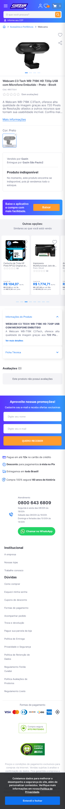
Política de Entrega (14, 638)
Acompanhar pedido (15, 615)
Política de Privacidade (39, 790)
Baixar (46, 207)
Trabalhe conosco (13, 570)
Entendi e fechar (32, 800)
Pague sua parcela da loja (18, 630)
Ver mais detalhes (14, 340)
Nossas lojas (11, 562)
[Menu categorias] (5, 6)
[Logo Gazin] (19, 6)
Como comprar (12, 583)
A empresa (10, 554)
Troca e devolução (14, 622)
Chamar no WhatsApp (39, 531)
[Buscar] (58, 14)
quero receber (32, 440)
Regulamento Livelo (14, 691)
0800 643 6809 (34, 502)
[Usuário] (40, 6)
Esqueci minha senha (15, 591)
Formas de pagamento (16, 607)
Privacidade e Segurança (17, 646)
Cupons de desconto (15, 599)
